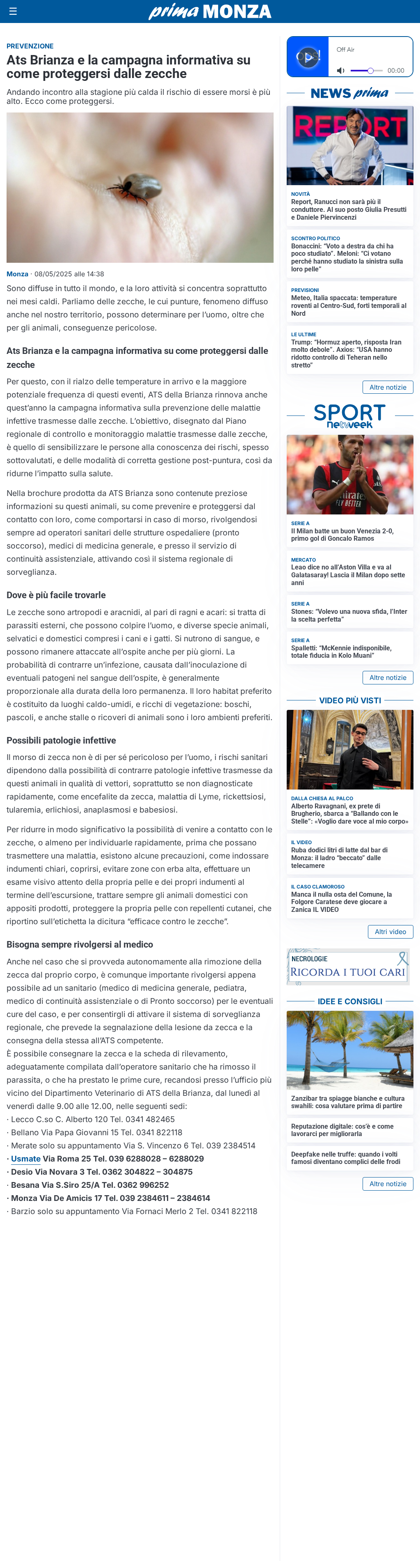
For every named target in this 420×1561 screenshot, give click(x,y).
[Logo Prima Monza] (210, 11)
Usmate (26, 1159)
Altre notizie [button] (388, 387)
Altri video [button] (390, 931)
